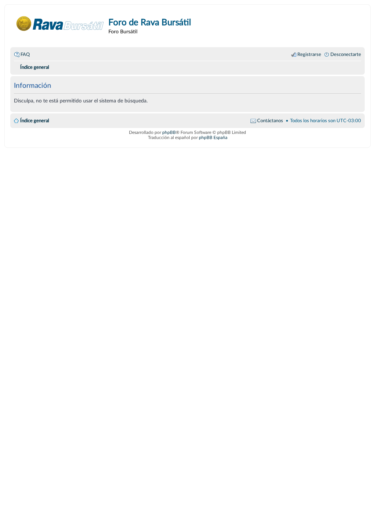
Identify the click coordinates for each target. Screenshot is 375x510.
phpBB (169, 132)
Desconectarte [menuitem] (345, 54)
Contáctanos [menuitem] (270, 120)
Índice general (34, 120)
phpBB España (213, 137)
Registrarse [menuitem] (309, 54)
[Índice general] (60, 23)
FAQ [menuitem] (25, 54)
